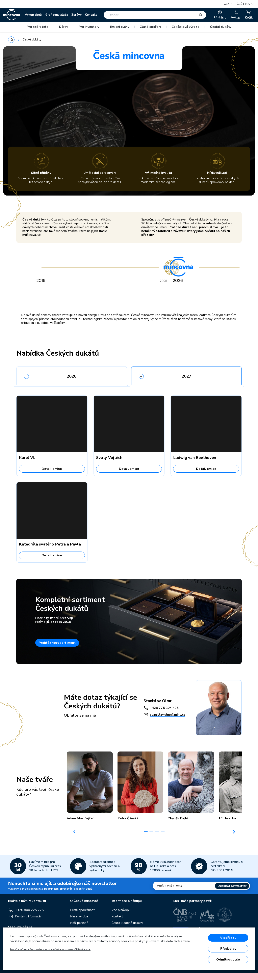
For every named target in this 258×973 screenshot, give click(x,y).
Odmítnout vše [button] (228, 959)
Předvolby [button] (228, 948)
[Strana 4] (163, 831)
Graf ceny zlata (56, 15)
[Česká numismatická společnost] (224, 915)
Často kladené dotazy (127, 923)
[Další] (234, 832)
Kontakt (91, 15)
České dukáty (220, 27)
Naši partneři (79, 923)
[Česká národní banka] (185, 915)
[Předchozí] (74, 832)
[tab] (71, 375)
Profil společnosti (82, 910)
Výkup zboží (33, 15)
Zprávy (76, 15)
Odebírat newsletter (232, 886)
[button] (244, 4)
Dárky (63, 27)
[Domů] (11, 39)
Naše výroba (79, 916)
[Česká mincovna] (11, 15)
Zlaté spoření (150, 27)
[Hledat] (200, 15)
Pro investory (89, 27)
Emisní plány (119, 27)
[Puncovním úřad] (207, 915)
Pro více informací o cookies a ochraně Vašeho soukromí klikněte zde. (50, 949)
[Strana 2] (151, 831)
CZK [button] (227, 4)
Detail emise (52, 469)
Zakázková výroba (185, 27)
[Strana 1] (146, 831)
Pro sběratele (37, 27)
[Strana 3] (157, 831)
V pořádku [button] (228, 938)
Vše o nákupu (120, 910)
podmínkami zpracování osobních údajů (68, 889)
